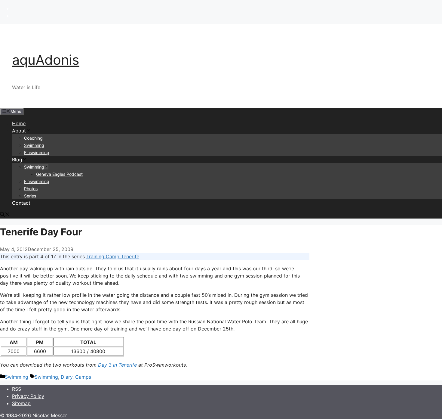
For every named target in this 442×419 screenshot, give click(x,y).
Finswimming (36, 152)
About (19, 131)
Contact (21, 203)
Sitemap (21, 403)
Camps (83, 377)
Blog (17, 160)
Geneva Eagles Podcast (59, 174)
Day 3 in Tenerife (117, 365)
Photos (31, 188)
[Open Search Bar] (5, 215)
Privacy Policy (28, 396)
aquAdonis (45, 59)
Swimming (34, 145)
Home (19, 123)
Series (30, 195)
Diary (66, 377)
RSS (16, 389)
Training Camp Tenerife (112, 256)
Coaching (33, 138)
